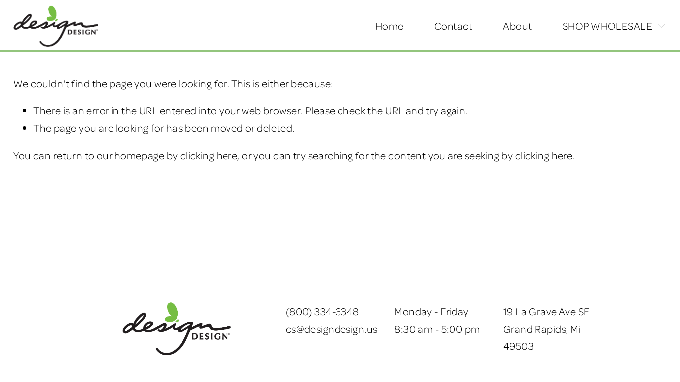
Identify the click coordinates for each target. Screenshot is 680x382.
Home (389, 25)
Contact (453, 25)
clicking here (209, 155)
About (517, 25)
